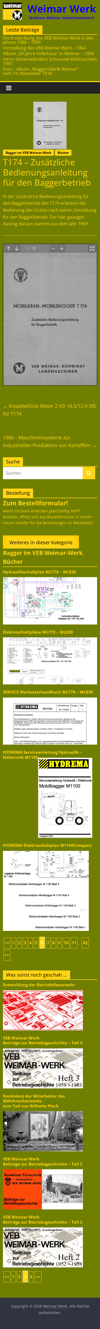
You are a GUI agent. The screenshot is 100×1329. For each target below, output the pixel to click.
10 (66, 943)
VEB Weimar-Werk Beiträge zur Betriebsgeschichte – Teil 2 (42, 1161)
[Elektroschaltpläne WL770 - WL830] (50, 637)
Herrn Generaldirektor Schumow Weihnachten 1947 (50, 61)
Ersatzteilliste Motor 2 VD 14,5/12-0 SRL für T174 (50, 410)
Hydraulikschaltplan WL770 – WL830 (39, 572)
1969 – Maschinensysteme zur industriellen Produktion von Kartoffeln (50, 441)
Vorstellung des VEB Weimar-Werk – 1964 (44, 48)
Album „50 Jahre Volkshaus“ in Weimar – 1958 (48, 53)
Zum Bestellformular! (35, 503)
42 (85, 943)
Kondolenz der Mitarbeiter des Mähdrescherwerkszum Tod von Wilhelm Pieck (34, 1101)
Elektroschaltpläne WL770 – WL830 (38, 632)
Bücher (63, 152)
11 (74, 943)
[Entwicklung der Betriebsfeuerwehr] (43, 990)
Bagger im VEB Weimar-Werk (28, 152)
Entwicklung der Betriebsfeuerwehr (39, 985)
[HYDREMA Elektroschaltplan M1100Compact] (46, 850)
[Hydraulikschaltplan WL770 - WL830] (50, 577)
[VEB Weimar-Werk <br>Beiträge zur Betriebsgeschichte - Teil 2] (43, 1169)
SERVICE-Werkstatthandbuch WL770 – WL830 (48, 692)
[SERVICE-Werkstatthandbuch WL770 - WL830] (50, 697)
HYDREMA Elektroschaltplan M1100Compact (47, 845)
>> (7, 955)
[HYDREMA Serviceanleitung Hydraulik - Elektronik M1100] (65, 757)
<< (7, 943)
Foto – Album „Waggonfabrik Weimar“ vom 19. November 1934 (41, 71)
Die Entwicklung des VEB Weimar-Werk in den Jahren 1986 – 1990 (48, 40)
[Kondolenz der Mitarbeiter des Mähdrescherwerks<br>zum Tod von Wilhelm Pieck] (43, 1111)
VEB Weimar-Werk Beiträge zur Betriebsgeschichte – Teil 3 (42, 1040)
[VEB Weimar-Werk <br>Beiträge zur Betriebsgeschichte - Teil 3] (43, 1048)
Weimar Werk (61, 9)
